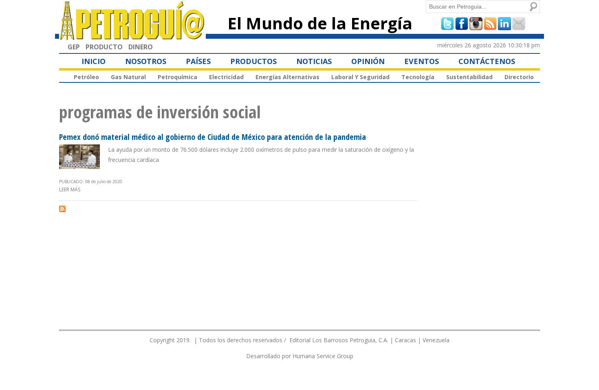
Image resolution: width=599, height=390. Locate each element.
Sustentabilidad (469, 77)
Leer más (69, 189)
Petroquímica (177, 77)
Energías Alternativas (287, 77)
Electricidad (226, 77)
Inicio (93, 61)
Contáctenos (486, 61)
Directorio (519, 77)
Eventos (421, 61)
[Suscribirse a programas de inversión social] (62, 208)
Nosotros (145, 61)
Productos (253, 61)
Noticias (314, 61)
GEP (74, 46)
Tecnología (417, 77)
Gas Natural (128, 77)
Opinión (368, 61)
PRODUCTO (104, 46)
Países (198, 61)
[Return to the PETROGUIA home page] (132, 36)
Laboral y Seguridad (360, 77)
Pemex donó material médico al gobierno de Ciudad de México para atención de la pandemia (212, 136)
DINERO (140, 46)
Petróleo (86, 77)
